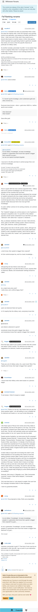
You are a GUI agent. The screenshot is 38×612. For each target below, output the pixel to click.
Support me (4, 560)
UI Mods (5, 558)
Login (11, 598)
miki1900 (6, 244)
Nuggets (6, 341)
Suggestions (13, 19)
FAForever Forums (12, 1)
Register (5, 598)
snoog (6, 263)
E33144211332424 (9, 392)
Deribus (9, 570)
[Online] (2, 142)
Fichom (6, 183)
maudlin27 (7, 28)
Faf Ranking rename (18, 94)
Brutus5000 (7, 142)
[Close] (35, 575)
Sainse (6, 91)
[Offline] (2, 28)
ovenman (6, 422)
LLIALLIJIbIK (7, 543)
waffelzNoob (7, 510)
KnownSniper (8, 76)
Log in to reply (31, 22)
